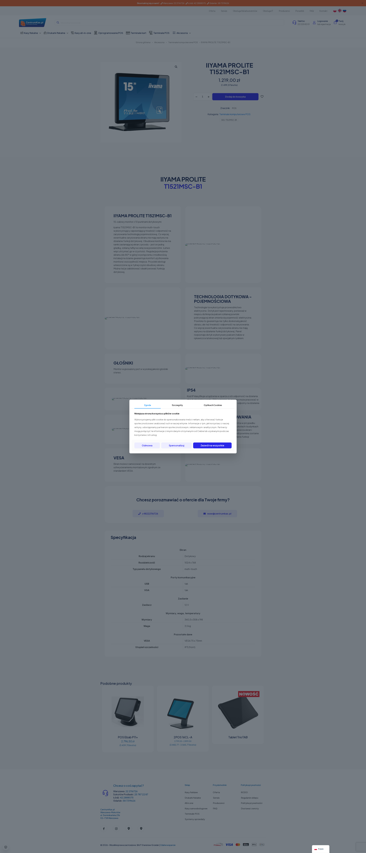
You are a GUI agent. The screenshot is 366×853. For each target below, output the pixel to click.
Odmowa (147, 445)
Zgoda (147, 405)
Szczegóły (177, 405)
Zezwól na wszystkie (212, 445)
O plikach (213, 405)
